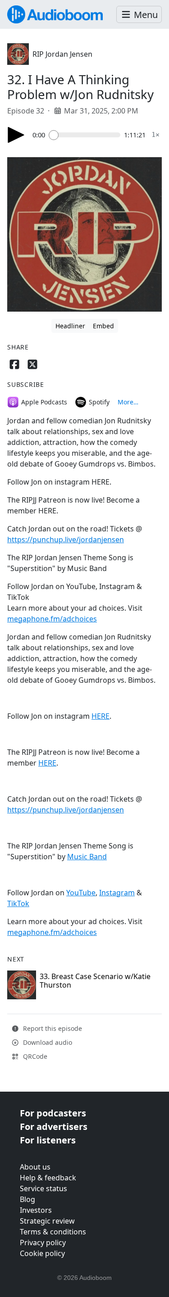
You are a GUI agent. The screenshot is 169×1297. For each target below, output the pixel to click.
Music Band (87, 857)
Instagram (117, 893)
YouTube (81, 893)
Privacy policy (43, 1242)
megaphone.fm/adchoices (52, 619)
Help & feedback (48, 1178)
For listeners (48, 1140)
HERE (100, 716)
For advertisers (53, 1126)
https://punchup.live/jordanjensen (65, 539)
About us (35, 1167)
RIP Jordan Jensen (62, 54)
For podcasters (53, 1113)
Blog (27, 1199)
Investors (36, 1210)
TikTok (18, 903)
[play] (16, 135)
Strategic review (47, 1221)
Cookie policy (42, 1253)
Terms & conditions (53, 1232)
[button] (139, 14)
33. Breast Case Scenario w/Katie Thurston (95, 980)
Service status (43, 1188)
